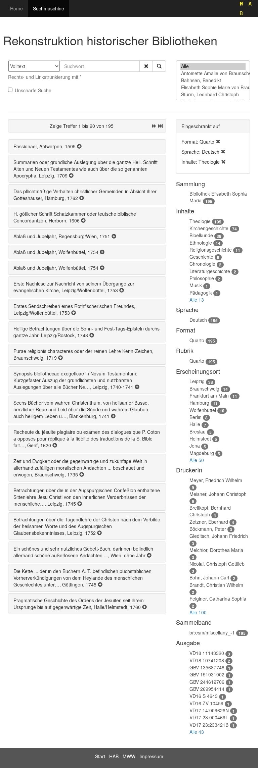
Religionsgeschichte (210, 249)
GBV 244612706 (206, 681)
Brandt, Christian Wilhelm (216, 584)
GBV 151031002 (206, 674)
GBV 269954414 (206, 688)
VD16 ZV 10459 (206, 703)
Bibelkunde (201, 235)
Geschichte (201, 256)
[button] (146, 66)
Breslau (197, 431)
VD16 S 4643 (203, 696)
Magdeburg (201, 453)
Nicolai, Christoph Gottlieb (217, 563)
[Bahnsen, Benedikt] (213, 80)
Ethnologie (200, 242)
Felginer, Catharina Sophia (217, 598)
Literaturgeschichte (209, 271)
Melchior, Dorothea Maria (216, 550)
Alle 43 (196, 731)
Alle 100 (198, 612)
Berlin (195, 417)
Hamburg (199, 402)
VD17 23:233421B (208, 724)
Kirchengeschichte (208, 228)
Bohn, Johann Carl (209, 577)
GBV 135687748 (206, 667)
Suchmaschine (48, 8)
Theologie (200, 221)
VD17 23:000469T (208, 717)
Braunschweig (204, 388)
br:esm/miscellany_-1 (212, 632)
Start (100, 756)
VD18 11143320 (206, 653)
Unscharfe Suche (33, 90)
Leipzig (197, 381)
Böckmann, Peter (207, 528)
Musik (195, 285)
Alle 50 (196, 460)
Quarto (196, 340)
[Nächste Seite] (154, 125)
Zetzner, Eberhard (208, 521)
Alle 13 (196, 299)
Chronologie (202, 263)
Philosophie (201, 278)
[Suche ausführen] (159, 66)
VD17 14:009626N (209, 710)
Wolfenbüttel (202, 410)
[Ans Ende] (160, 125)
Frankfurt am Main (209, 395)
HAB (114, 756)
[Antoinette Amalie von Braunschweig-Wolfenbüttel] (213, 73)
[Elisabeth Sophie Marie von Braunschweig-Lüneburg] (213, 87)
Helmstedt (200, 438)
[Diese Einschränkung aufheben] (218, 141)
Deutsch (198, 319)
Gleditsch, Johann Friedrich (218, 535)
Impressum (151, 756)
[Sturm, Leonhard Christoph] (213, 94)
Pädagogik (200, 292)
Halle (194, 424)
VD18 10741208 (206, 660)
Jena (194, 445)
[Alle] (213, 66)
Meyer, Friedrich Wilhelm (215, 480)
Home (16, 8)
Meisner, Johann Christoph (218, 494)
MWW (129, 756)
